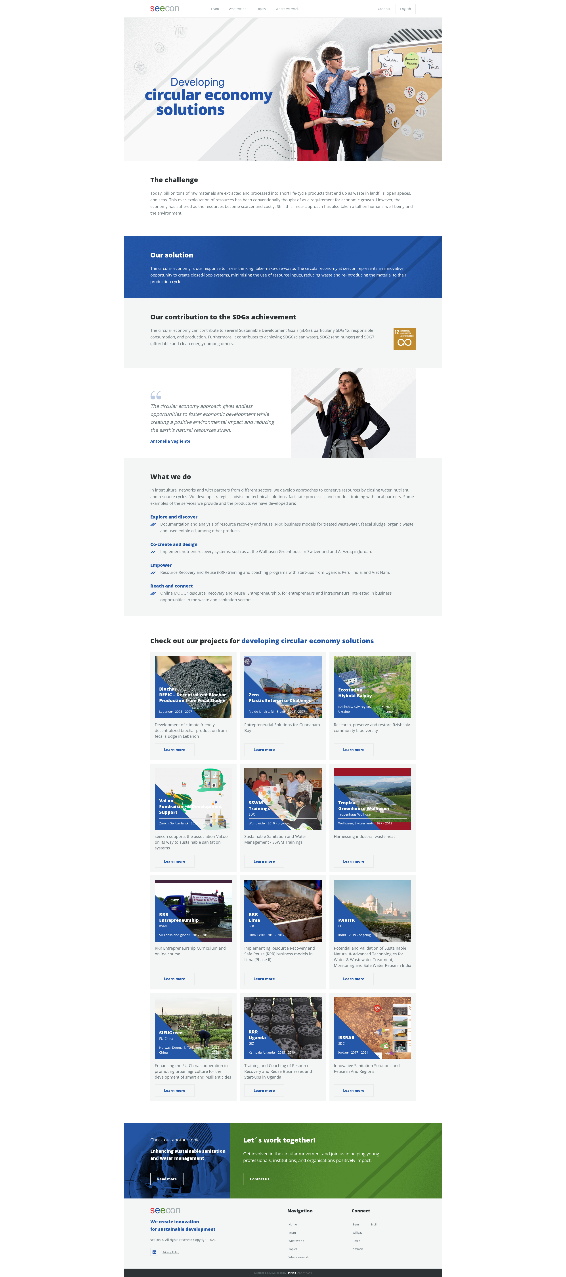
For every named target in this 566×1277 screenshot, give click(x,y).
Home (293, 1224)
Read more (167, 1179)
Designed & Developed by (270, 1273)
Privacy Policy (171, 1252)
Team (215, 9)
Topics (261, 9)
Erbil (374, 1224)
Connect (384, 9)
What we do (237, 9)
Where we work (287, 9)
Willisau (358, 1233)
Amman (358, 1249)
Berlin (356, 1241)
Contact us (260, 1179)
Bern (356, 1224)
